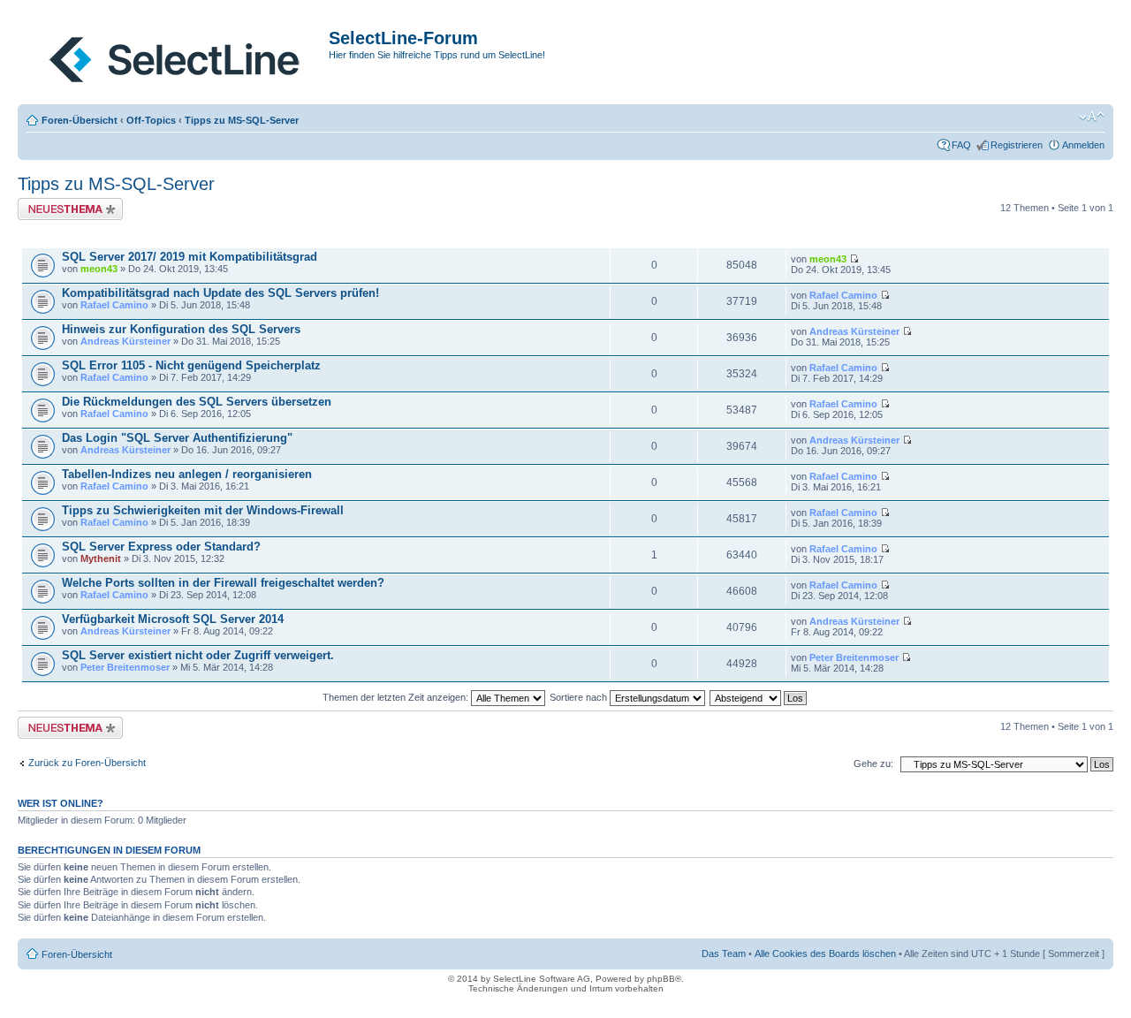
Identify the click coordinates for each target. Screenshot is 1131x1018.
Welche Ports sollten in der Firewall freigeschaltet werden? (223, 582)
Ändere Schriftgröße (1091, 117)
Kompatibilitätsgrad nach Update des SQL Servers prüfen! (220, 293)
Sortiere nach (580, 697)
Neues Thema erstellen (68, 203)
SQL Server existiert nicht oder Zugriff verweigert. (198, 655)
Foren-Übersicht (80, 120)
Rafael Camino (114, 305)
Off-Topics (151, 120)
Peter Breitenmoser (125, 667)
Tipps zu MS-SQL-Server (242, 120)
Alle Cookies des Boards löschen (825, 953)
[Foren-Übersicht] (175, 55)
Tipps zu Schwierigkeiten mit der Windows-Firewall (203, 510)
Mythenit (100, 558)
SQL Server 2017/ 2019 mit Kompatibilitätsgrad (189, 256)
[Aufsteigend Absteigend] (759, 697)
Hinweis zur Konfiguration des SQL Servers (181, 329)
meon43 (99, 268)
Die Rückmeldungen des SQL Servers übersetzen (196, 401)
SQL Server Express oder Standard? (161, 546)
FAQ (961, 145)
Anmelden (1083, 145)
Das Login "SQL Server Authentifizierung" (177, 437)
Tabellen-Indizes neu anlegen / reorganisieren (187, 474)
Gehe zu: (873, 763)
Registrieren (1017, 145)
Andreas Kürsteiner (125, 341)
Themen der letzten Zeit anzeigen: (397, 697)
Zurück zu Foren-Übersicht (87, 762)
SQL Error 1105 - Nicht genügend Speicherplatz (191, 365)
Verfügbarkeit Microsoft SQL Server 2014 (173, 619)
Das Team (724, 953)
